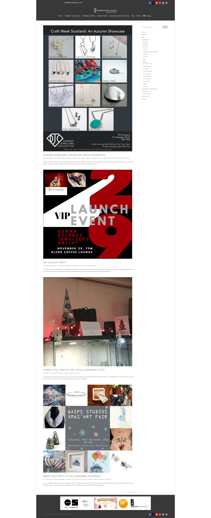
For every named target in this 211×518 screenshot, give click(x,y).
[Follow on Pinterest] (160, 3)
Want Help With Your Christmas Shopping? (72, 476)
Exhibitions (88, 158)
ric (45, 373)
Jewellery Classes (102, 15)
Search (165, 27)
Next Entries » (131, 492)
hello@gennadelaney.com (73, 2)
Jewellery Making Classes (122, 158)
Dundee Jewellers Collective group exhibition (74, 155)
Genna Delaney (49, 158)
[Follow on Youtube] (166, 3)
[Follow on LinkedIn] (163, 3)
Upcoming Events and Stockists (119, 15)
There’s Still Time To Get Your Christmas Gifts (74, 370)
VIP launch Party (54, 262)
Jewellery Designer (93, 479)
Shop (60, 15)
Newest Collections (91, 265)
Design (65, 373)
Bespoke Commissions (72, 15)
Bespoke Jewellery (66, 158)
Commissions (78, 479)
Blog (132, 15)
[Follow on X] (153, 3)
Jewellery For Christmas (108, 158)
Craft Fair (84, 479)
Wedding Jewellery (89, 15)
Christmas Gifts (76, 158)
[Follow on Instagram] (156, 3)
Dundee (83, 158)
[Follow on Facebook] (150, 3)
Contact (138, 15)
